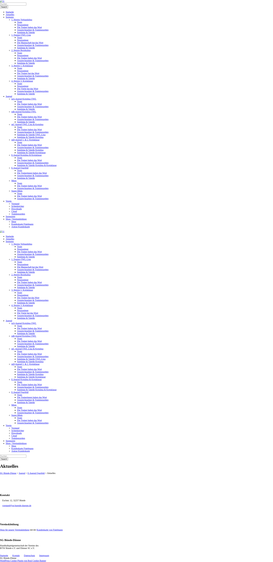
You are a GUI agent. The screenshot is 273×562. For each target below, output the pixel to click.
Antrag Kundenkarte (20, 226)
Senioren (10, 17)
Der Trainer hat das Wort (28, 73)
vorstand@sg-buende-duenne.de (16, 505)
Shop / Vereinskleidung (16, 219)
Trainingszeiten (18, 214)
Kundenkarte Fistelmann (22, 224)
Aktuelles (10, 14)
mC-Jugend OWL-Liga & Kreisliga (27, 124)
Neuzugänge (22, 25)
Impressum (44, 555)
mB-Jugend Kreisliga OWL (23, 111)
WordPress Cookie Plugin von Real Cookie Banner (23, 560)
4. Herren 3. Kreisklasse (22, 81)
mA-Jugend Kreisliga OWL (23, 99)
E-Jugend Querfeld (19, 168)
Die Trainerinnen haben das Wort (32, 173)
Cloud (14, 211)
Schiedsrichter (17, 206)
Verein (9, 201)
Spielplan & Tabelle (26, 32)
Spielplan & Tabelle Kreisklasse (31, 152)
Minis (13, 180)
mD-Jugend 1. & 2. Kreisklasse (25, 140)
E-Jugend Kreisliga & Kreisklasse (26, 155)
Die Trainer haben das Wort (29, 27)
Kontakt (16, 555)
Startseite (10, 12)
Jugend (9, 96)
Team (19, 22)
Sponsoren (10, 216)
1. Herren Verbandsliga (21, 19)
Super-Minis (16, 191)
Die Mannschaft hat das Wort (30, 42)
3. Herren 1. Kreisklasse (22, 65)
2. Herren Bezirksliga (21, 50)
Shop (13, 221)
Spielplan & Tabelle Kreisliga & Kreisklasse (37, 165)
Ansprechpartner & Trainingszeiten (32, 30)
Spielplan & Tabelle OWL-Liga (31, 134)
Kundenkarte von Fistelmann (50, 530)
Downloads (16, 209)
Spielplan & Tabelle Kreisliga (30, 137)
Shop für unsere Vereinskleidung (14, 530)
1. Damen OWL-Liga (21, 35)
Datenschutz (29, 555)
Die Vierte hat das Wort (27, 88)
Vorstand (15, 203)
